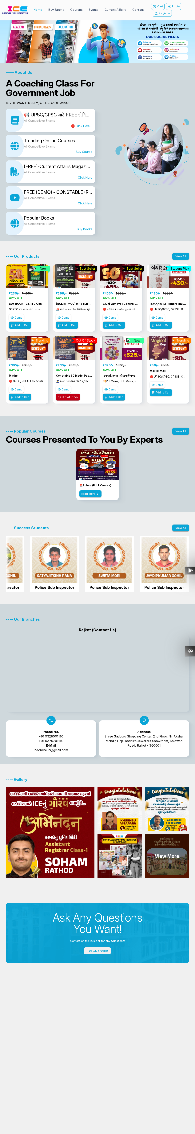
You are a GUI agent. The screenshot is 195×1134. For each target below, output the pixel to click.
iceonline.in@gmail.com (51, 750)
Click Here (85, 177)
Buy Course (84, 152)
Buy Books (84, 229)
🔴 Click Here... (81, 126)
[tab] (37, 9)
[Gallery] (97, 41)
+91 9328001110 (51, 736)
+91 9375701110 (51, 741)
